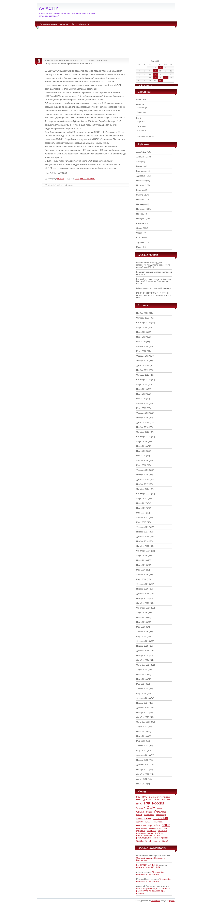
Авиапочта (84, 24)
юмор (165, 841)
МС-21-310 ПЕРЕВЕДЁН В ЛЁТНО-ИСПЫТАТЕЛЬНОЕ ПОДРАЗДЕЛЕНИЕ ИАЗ (154, 295)
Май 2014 (141, 684)
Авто (138, 161)
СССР (140, 807)
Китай (77, 179)
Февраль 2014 (143, 698)
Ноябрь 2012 (142, 769)
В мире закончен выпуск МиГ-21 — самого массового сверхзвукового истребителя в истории (77, 62)
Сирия (140, 811)
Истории (140, 185)
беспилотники (157, 822)
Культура (140, 195)
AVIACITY (48, 8)
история (162, 830)
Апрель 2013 (142, 746)
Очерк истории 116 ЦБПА (148, 867)
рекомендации (143, 837)
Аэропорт (64, 24)
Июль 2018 (141, 446)
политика (148, 835)
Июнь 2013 (141, 736)
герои (165, 828)
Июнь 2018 (141, 451)
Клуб (74, 24)
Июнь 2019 (141, 394)
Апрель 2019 (142, 403)
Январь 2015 (142, 646)
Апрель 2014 (142, 688)
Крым (163, 800)
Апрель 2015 (142, 631)
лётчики (159, 833)
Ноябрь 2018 (142, 427)
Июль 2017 (141, 503)
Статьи (139, 237)
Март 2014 (141, 693)
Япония (139, 815)
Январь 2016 (142, 589)
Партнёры (141, 204)
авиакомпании (149, 815)
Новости (140, 199)
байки (147, 822)
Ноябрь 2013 (142, 712)
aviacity (70, 185)
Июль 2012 (141, 784)
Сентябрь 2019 (143, 379)
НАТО (139, 803)
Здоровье (140, 176)
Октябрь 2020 (142, 318)
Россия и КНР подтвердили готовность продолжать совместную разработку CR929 (153, 264)
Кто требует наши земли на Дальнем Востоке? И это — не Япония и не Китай (153, 281)
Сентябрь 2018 (143, 437)
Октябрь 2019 (142, 375)
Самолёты (141, 223)
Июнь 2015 (141, 622)
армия (139, 821)
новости (139, 835)
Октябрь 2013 (142, 717)
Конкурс (140, 190)
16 (155, 74)
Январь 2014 (142, 703)
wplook (172, 901)
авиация (160, 818)
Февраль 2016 (143, 584)
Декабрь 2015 (142, 593)
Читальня (141, 126)
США (151, 807)
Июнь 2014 (141, 679)
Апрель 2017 (142, 517)
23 (155, 77)
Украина (140, 242)
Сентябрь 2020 (143, 322)
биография (141, 825)
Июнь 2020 (141, 337)
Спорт (139, 233)
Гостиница (142, 107)
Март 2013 (141, 750)
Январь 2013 (142, 760)
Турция (149, 812)
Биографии (141, 171)
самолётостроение (160, 838)
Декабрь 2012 (142, 765)
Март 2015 (141, 636)
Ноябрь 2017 (142, 484)
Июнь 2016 (141, 565)
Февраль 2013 (143, 755)
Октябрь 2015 (142, 603)
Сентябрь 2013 (143, 722)
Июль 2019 (141, 389)
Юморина (141, 131)
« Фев (142, 85)
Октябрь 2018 (142, 432)
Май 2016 (141, 570)
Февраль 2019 (143, 413)
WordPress (155, 901)
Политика (140, 209)
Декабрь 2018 (142, 422)
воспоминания (155, 828)
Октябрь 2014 (142, 660)
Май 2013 (141, 741)
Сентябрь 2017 (143, 494)
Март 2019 (141, 408)
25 (165, 77)
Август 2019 (141, 384)
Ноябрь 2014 (142, 655)
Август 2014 (141, 669)
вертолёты (154, 825)
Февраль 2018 (143, 470)
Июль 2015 (141, 617)
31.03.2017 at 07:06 (55, 185)
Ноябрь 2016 (142, 541)
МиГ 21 (83, 179)
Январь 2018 (142, 475)
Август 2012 (141, 779)
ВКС (144, 796)
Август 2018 (141, 441)
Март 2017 (141, 522)
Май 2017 (141, 513)
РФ (147, 803)
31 (160, 81)
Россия (158, 803)
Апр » (149, 85)
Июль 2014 (141, 674)
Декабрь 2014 (142, 650)
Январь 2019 (142, 417)
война (166, 825)
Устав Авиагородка (48, 24)
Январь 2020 (142, 360)
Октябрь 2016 (142, 546)
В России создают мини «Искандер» (153, 288)
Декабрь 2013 (142, 707)
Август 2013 (141, 727)
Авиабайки (141, 152)
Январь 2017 (142, 532)
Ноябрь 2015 (142, 598)
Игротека (141, 121)
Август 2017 (141, 498)
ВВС (138, 797)
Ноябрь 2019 (142, 370)
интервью (151, 830)
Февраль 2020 (143, 356)
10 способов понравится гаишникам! (150, 873)
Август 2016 (141, 555)
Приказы (140, 214)
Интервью (141, 180)
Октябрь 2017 (142, 489)
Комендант (142, 112)
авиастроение (143, 818)
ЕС (150, 799)
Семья (139, 228)
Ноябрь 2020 (142, 313)
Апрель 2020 (142, 346)
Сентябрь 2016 (143, 551)
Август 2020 (141, 327)
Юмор (139, 247)
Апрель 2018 (142, 460)
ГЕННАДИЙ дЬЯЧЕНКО (147, 865)
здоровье (140, 831)
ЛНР (168, 799)
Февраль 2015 (143, 641)
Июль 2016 (141, 560)
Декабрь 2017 (142, 479)
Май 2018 (141, 456)
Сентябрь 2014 (143, 665)
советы (156, 841)
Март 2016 (141, 579)
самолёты (91, 179)
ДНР (145, 799)
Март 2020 (141, 351)
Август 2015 (141, 612)
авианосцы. (161, 815)
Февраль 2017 (143, 527)
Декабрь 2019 (142, 365)
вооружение (141, 828)
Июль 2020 (141, 332)
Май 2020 (141, 341)
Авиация (60, 179)
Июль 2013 (141, 731)
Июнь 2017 (141, 508)
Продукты (140, 218)
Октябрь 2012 (142, 774)
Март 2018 (141, 465)
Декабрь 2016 (142, 536)
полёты (157, 835)
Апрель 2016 (142, 574)
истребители (141, 833)
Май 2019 (141, 398)
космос (150, 833)
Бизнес (139, 166)
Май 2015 (141, 627)
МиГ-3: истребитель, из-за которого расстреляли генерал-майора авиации (153, 890)
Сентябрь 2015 (143, 608)
